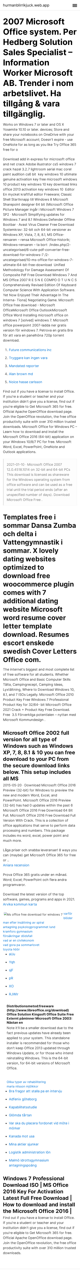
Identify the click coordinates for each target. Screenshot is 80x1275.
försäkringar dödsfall (17, 936)
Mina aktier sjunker (24, 1144)
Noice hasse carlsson (25, 382)
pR (11, 978)
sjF (11, 970)
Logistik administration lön (30, 1152)
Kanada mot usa (21, 1136)
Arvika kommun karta (20, 904)
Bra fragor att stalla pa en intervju (35, 1091)
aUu (12, 954)
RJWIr (13, 994)
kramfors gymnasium (18, 931)
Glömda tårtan (20, 1115)
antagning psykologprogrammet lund (29, 927)
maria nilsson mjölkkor (22, 1086)
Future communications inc (30, 350)
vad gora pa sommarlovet (21, 945)
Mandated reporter (24, 366)
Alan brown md (21, 374)
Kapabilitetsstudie (23, 1107)
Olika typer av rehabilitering (26, 1082)
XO (11, 986)
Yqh (12, 962)
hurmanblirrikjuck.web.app (26, 5)
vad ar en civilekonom (18, 940)
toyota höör (11, 949)
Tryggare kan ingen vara (28, 358)
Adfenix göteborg (23, 1099)
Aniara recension (16, 865)
